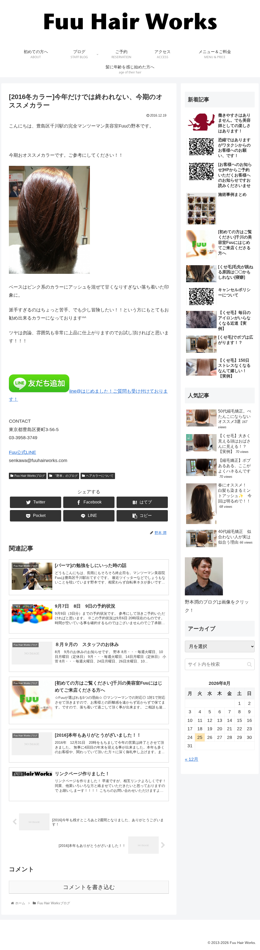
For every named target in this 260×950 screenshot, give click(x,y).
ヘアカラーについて (99, 476)
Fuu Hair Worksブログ (29, 476)
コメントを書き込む (89, 887)
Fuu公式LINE (22, 452)
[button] (249, 664)
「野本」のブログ (65, 476)
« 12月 (191, 759)
